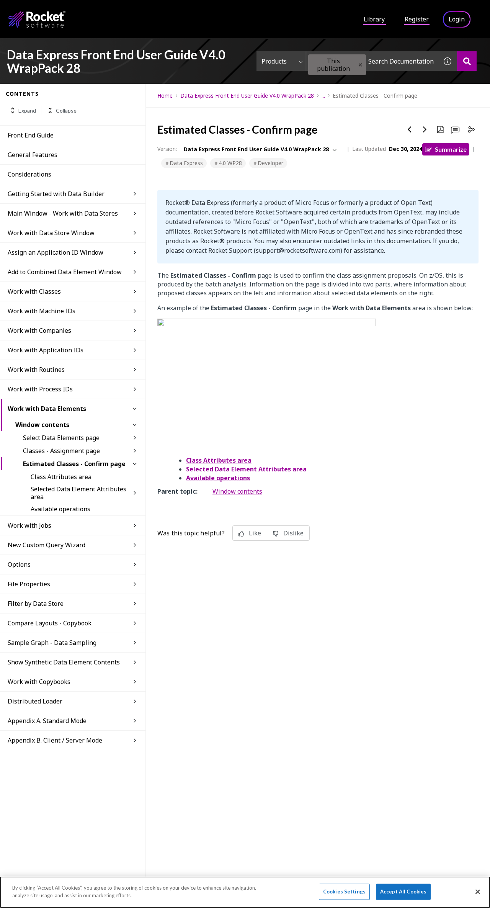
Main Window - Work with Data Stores (63, 213)
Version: (167, 148)
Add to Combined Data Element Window (65, 272)
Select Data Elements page (61, 438)
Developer (270, 163)
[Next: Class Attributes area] (425, 129)
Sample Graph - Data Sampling (52, 642)
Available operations (60, 509)
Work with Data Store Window (51, 233)
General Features (32, 155)
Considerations (29, 174)
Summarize (451, 149)
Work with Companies (39, 330)
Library (374, 19)
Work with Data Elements (47, 408)
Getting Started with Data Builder (56, 194)
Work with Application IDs (45, 350)
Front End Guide (31, 135)
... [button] (323, 95)
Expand (27, 110)
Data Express (186, 163)
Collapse (66, 110)
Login (457, 19)
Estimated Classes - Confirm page (74, 464)
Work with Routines (36, 369)
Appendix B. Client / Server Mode (55, 740)
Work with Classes (34, 291)
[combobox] (372, 61)
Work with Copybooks (39, 681)
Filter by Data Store (36, 603)
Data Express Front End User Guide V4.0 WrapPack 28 (247, 95)
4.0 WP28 (230, 163)
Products (274, 61)
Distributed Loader (35, 701)
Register (417, 19)
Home (165, 95)
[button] (360, 65)
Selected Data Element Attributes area (78, 493)
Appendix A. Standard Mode (47, 721)
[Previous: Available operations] (409, 129)
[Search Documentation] (467, 61)
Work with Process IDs (40, 389)
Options (19, 564)
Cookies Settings (344, 891)
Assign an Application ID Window (55, 252)
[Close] (477, 891)
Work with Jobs (29, 525)
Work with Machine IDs (41, 311)
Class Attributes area (61, 477)
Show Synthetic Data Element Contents (64, 662)
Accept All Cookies (403, 891)
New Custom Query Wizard (46, 545)
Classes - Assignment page (61, 451)
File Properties (29, 584)
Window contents (42, 424)
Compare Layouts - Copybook (49, 623)
